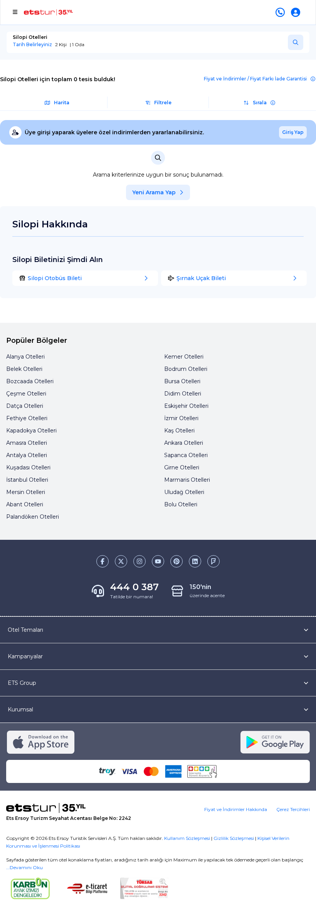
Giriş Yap (293, 132)
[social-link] (102, 561)
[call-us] (282, 12)
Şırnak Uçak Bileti (201, 278)
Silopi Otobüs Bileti (55, 278)
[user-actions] (297, 12)
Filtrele (162, 102)
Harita (61, 102)
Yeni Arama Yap (154, 192)
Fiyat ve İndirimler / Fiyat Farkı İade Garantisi (255, 79)
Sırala (260, 102)
